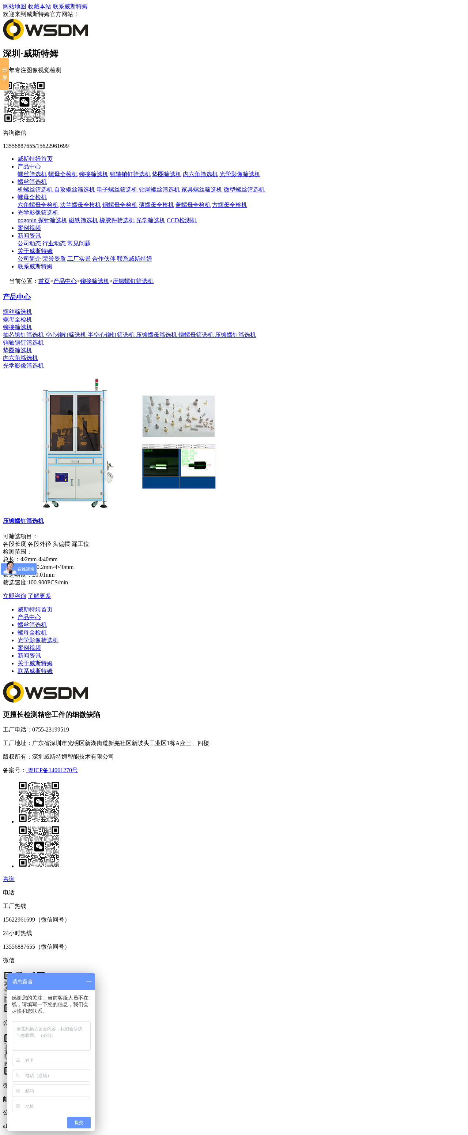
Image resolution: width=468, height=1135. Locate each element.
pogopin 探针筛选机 (42, 220)
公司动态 (29, 243)
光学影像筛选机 (239, 174)
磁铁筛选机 (83, 220)
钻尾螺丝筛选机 (159, 189)
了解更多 (39, 596)
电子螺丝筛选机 (117, 189)
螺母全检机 (63, 174)
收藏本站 (39, 6)
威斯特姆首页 (35, 159)
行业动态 (54, 243)
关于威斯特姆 (35, 251)
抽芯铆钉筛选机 (24, 335)
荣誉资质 (54, 259)
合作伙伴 (104, 259)
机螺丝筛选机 (35, 189)
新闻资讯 (29, 235)
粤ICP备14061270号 (52, 770)
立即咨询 (14, 596)
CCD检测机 (182, 220)
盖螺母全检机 (193, 205)
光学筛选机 (150, 220)
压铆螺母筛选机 (157, 335)
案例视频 (29, 228)
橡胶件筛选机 (117, 220)
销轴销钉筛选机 (130, 174)
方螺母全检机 (229, 205)
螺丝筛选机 (32, 174)
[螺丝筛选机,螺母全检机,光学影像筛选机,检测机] (47, 38)
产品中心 (29, 166)
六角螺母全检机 (38, 205)
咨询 (9, 879)
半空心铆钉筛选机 (112, 335)
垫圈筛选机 (166, 174)
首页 (44, 281)
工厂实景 (79, 259)
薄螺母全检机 (156, 205)
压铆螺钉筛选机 (133, 281)
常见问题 (79, 243)
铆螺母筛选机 (196, 335)
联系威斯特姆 (70, 6)
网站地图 (14, 6)
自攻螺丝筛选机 (74, 189)
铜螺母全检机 (119, 205)
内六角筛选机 (200, 174)
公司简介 (29, 259)
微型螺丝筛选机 (244, 189)
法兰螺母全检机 (80, 205)
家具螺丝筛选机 (201, 189)
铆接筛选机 (93, 174)
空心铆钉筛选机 (66, 335)
